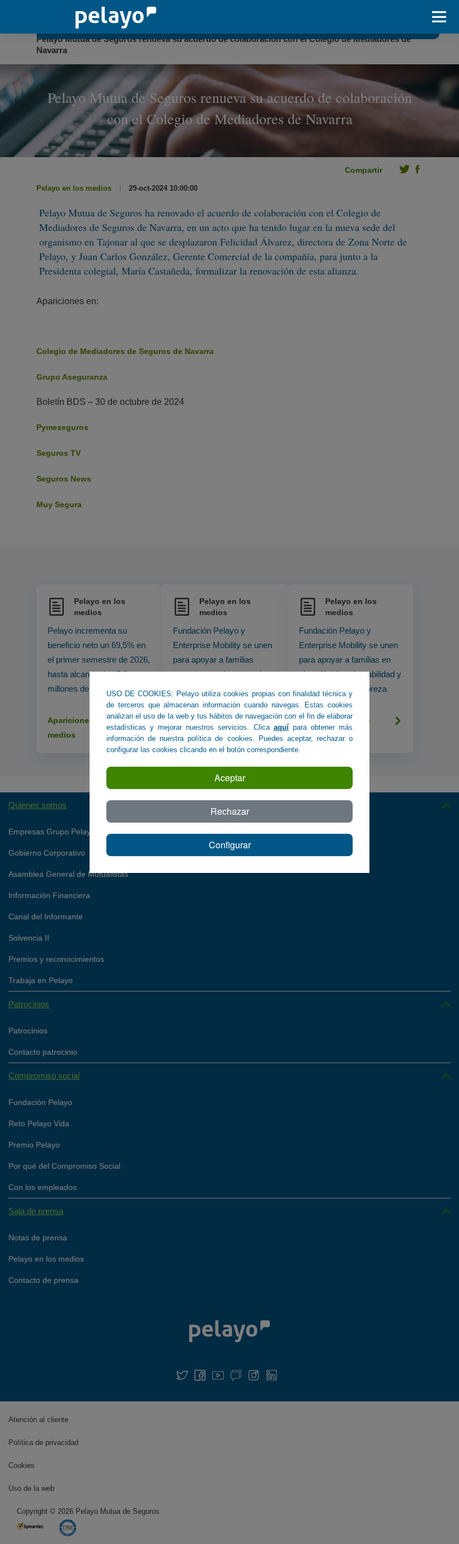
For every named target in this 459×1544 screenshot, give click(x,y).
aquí (281, 727)
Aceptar (229, 777)
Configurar (230, 844)
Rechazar (229, 811)
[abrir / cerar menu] (442, 17)
